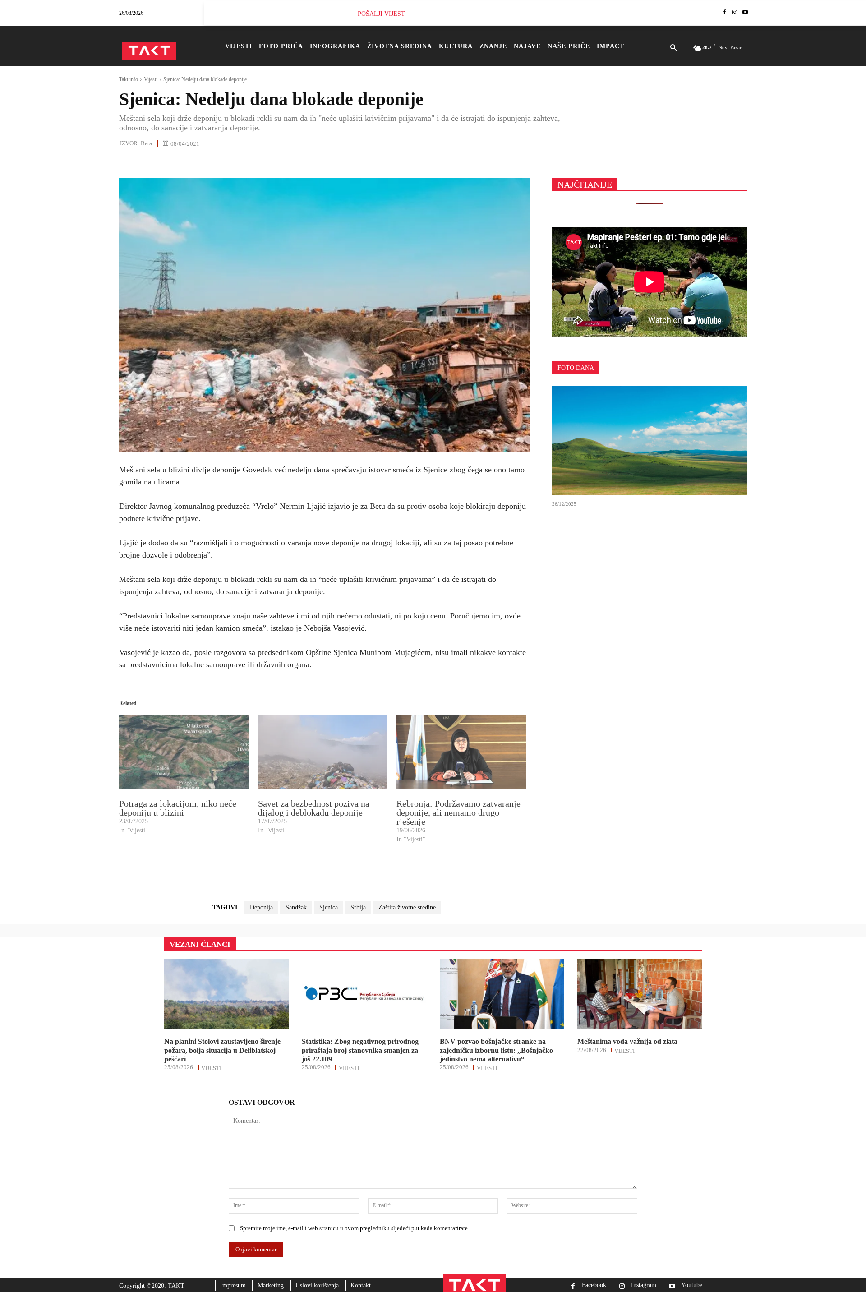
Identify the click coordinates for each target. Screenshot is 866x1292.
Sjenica (328, 907)
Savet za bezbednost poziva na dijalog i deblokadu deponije (313, 807)
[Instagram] (734, 13)
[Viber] (232, 163)
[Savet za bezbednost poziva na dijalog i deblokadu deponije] (323, 752)
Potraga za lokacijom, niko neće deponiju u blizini (177, 807)
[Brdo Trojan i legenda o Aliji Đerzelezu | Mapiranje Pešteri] (649, 440)
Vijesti (150, 79)
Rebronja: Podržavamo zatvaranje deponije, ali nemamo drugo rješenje (458, 812)
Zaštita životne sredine (407, 907)
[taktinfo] (149, 51)
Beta (146, 143)
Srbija (358, 907)
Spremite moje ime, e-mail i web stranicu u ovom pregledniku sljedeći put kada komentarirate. (354, 1228)
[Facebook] (724, 13)
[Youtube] (745, 13)
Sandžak (296, 907)
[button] (673, 48)
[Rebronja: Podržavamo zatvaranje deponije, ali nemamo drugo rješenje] (461, 752)
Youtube (691, 1285)
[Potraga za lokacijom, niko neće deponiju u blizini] (184, 752)
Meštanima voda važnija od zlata (627, 1041)
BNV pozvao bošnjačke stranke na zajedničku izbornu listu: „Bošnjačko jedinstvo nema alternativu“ (496, 1050)
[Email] (190, 163)
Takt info (128, 79)
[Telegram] (211, 163)
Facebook (594, 1285)
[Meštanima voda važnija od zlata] (639, 994)
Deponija (261, 907)
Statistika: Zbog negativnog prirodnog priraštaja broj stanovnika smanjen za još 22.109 (360, 1050)
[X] (149, 163)
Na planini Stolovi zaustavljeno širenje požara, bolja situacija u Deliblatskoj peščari (222, 1050)
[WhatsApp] (170, 163)
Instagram (643, 1285)
